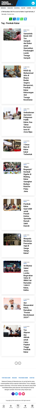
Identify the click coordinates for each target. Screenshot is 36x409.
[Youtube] (23, 394)
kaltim (23, 8)
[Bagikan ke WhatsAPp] (22, 19)
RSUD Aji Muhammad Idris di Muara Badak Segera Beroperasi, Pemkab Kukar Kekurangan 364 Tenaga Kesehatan (28, 85)
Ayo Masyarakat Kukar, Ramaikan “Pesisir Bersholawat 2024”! (29, 310)
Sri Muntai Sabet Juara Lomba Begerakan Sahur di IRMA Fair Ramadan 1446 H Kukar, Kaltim (28, 278)
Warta (25, 31)
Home (4, 407)
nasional (17, 8)
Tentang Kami (6, 378)
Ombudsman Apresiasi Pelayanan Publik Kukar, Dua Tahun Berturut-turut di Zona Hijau (29, 122)
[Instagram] (19, 394)
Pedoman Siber (23, 378)
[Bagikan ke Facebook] (14, 19)
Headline (10, 8)
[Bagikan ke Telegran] (25, 19)
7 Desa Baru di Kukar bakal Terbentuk (28, 149)
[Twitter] (16, 394)
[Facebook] (13, 394)
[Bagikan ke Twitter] (18, 19)
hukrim (29, 8)
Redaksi (14, 378)
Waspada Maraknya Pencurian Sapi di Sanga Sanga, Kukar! (28, 246)
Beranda (3, 8)
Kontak (32, 378)
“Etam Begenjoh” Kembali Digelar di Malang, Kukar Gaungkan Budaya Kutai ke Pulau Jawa (28, 179)
